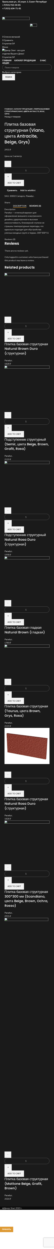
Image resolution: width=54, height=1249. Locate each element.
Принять (6, 1229)
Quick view (16, 313)
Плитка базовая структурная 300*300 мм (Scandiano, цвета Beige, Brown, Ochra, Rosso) (26, 898)
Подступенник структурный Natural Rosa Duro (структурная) (25, 540)
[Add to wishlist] (24, 313)
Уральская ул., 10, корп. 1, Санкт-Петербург (24, 1)
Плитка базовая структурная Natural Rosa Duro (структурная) (26, 804)
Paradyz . (30, 196)
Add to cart (14, 183)
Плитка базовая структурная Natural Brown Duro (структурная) (26, 349)
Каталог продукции (23, 109)
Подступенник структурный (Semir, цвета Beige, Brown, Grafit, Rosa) (26, 444)
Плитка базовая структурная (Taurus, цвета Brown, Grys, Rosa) (26, 711)
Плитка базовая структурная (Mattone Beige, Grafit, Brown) (26, 1184)
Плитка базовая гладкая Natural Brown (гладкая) (24, 630)
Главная (8, 109)
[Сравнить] (8, 313)
